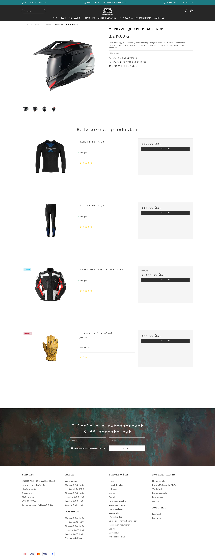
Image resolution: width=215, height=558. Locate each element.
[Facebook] (188, 554)
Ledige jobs (114, 513)
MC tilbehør (75, 18)
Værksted (159, 18)
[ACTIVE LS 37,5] (51, 166)
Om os (112, 493)
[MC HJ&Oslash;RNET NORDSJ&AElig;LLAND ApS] (107, 11)
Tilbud (87, 18)
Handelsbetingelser (118, 501)
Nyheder (113, 489)
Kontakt (112, 497)
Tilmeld (127, 448)
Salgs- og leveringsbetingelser (123, 521)
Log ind (112, 529)
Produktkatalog (116, 485)
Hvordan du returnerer (119, 525)
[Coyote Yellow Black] (51, 358)
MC (93, 18)
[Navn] (88, 440)
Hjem (111, 481)
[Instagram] (192, 554)
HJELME (63, 18)
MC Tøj (54, 18)
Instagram (156, 518)
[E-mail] (127, 440)
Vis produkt (165, 149)
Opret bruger (115, 532)
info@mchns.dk (29, 489)
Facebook (156, 514)
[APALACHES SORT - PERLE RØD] (51, 294)
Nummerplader (116, 509)
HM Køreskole (126, 18)
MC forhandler (115, 517)
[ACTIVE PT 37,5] (51, 230)
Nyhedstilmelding (117, 536)
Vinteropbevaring (107, 18)
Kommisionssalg (143, 18)
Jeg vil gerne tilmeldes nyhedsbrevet (89, 447)
